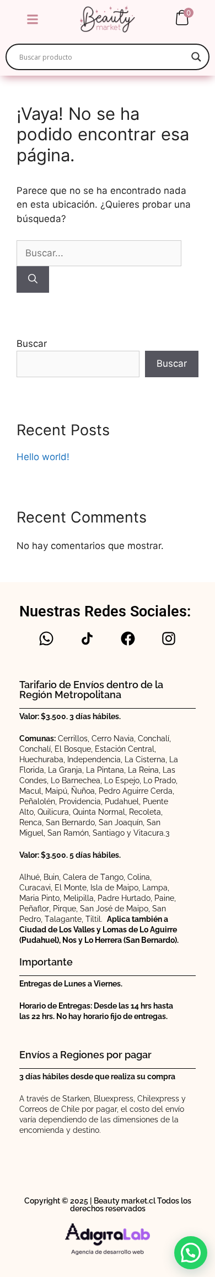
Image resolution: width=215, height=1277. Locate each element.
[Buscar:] (99, 252)
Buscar (32, 343)
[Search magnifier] (196, 57)
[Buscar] (33, 279)
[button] (32, 19)
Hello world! (43, 456)
